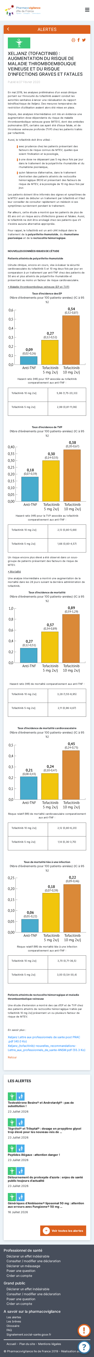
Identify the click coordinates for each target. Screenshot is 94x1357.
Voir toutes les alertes (67, 1231)
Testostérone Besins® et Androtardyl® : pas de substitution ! (41, 1104)
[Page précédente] (8, 29)
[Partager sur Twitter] (84, 41)
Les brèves (14, 1321)
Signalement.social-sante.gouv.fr (29, 1334)
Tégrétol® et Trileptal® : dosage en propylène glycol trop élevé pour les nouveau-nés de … (44, 1130)
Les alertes (14, 1317)
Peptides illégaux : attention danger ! (34, 1155)
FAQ (9, 1330)
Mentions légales (49, 1344)
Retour (12, 1057)
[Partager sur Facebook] (79, 41)
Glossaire (13, 1326)
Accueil (11, 1344)
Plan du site (27, 1344)
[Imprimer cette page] (73, 41)
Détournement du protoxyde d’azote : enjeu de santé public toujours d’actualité (45, 1179)
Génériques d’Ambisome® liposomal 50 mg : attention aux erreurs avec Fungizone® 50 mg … (46, 1204)
